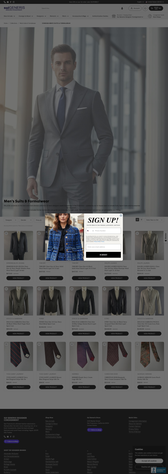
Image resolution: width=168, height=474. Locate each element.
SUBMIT (103, 254)
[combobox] (90, 231)
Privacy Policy (97, 241)
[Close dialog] (121, 215)
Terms (103, 241)
